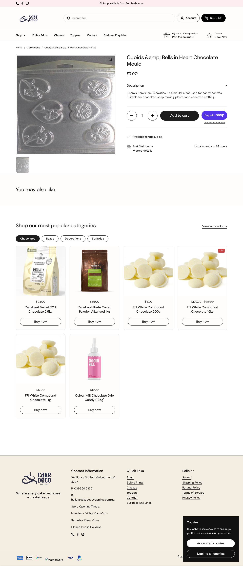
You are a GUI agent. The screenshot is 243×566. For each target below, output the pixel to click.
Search (186, 477)
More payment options (214, 122)
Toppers (132, 492)
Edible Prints (135, 482)
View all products (214, 226)
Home (19, 47)
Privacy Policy (191, 497)
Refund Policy (191, 487)
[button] (213, 18)
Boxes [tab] (50, 238)
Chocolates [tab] (27, 238)
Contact (132, 497)
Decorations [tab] (73, 238)
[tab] (142, 150)
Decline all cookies (211, 554)
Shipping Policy (192, 482)
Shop (130, 477)
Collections (33, 47)
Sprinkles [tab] (98, 238)
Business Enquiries (139, 503)
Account (191, 18)
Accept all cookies (210, 543)
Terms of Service (193, 492)
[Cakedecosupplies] (29, 18)
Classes (132, 487)
